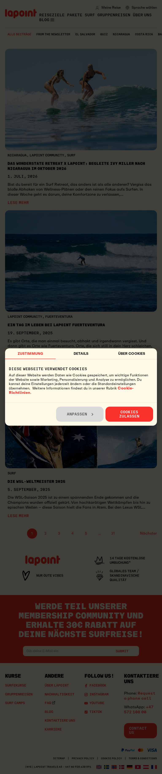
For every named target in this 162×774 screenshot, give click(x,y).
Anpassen (77, 414)
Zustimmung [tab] (30, 353)
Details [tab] (81, 353)
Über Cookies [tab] (131, 353)
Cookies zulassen (129, 414)
